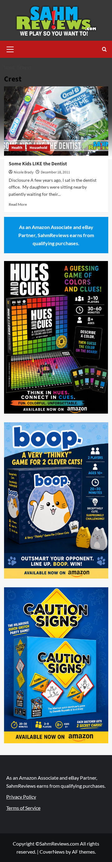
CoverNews (52, 852)
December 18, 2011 (55, 172)
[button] (10, 48)
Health (17, 147)
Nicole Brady (24, 172)
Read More (18, 204)
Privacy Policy (21, 797)
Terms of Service (23, 808)
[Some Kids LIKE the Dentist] (56, 121)
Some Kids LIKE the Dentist (38, 163)
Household (38, 147)
